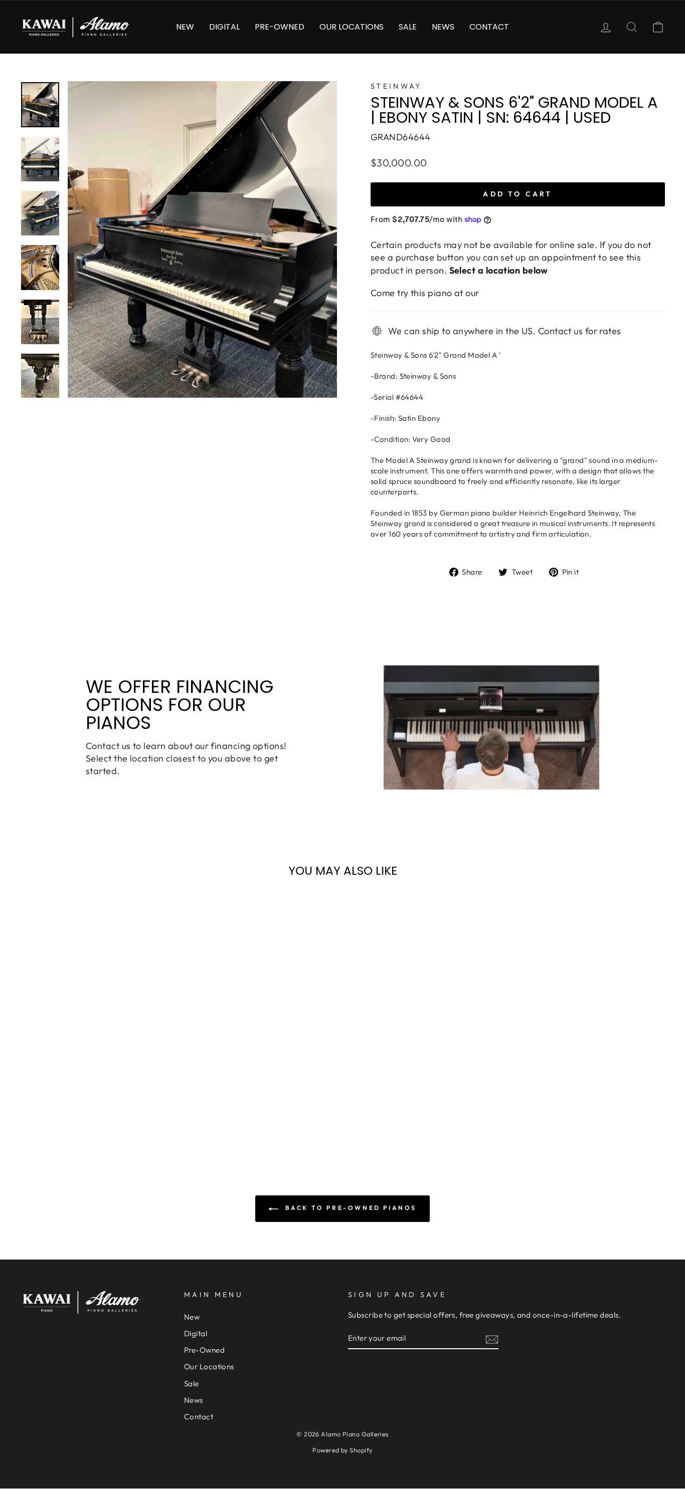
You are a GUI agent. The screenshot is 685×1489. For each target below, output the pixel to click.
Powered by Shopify (342, 1450)
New (185, 27)
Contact (489, 27)
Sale (408, 27)
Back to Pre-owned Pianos (349, 1207)
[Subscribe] (491, 1338)
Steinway (396, 86)
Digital (224, 27)
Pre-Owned (279, 27)
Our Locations (351, 27)
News (443, 27)
